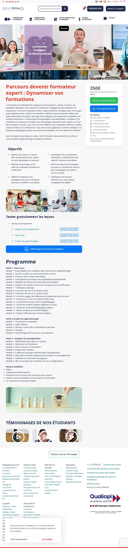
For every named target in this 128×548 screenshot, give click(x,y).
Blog (109, 1)
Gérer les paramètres (19, 539)
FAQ (94, 136)
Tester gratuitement (105, 108)
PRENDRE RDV (95, 8)
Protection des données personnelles (103, 468)
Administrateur (93, 483)
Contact (115, 1)
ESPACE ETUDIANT (116, 8)
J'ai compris (47, 539)
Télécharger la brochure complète (46, 249)
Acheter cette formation (104, 100)
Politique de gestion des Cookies (101, 472)
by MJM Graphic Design (112, 464)
